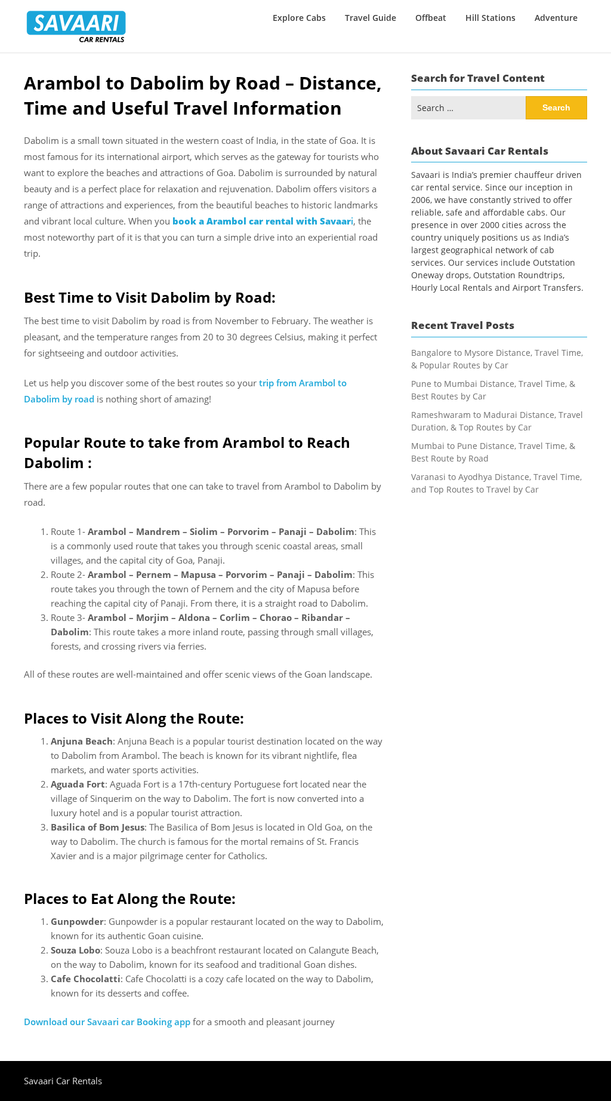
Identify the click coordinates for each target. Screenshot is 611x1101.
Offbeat (430, 17)
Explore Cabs (299, 17)
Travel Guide (370, 17)
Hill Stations (490, 17)
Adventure (556, 17)
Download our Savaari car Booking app (107, 1022)
